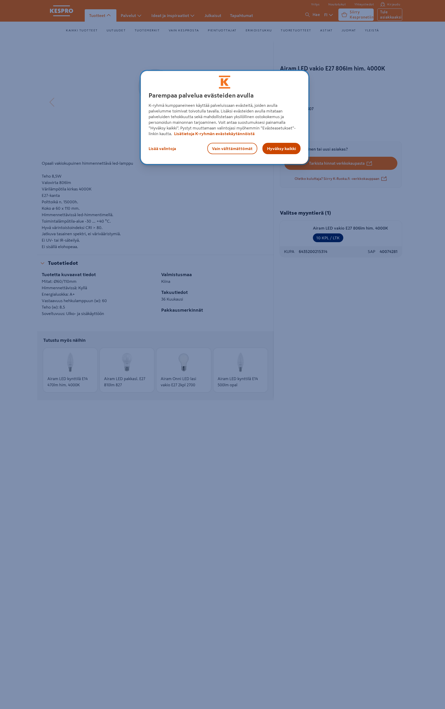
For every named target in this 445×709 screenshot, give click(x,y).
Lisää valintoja (162, 148)
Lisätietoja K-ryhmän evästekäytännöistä (214, 133)
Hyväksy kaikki (281, 148)
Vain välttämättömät (232, 148)
